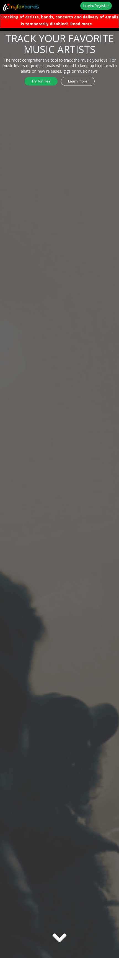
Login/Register (96, 5)
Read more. (81, 23)
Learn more (77, 81)
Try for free (41, 81)
